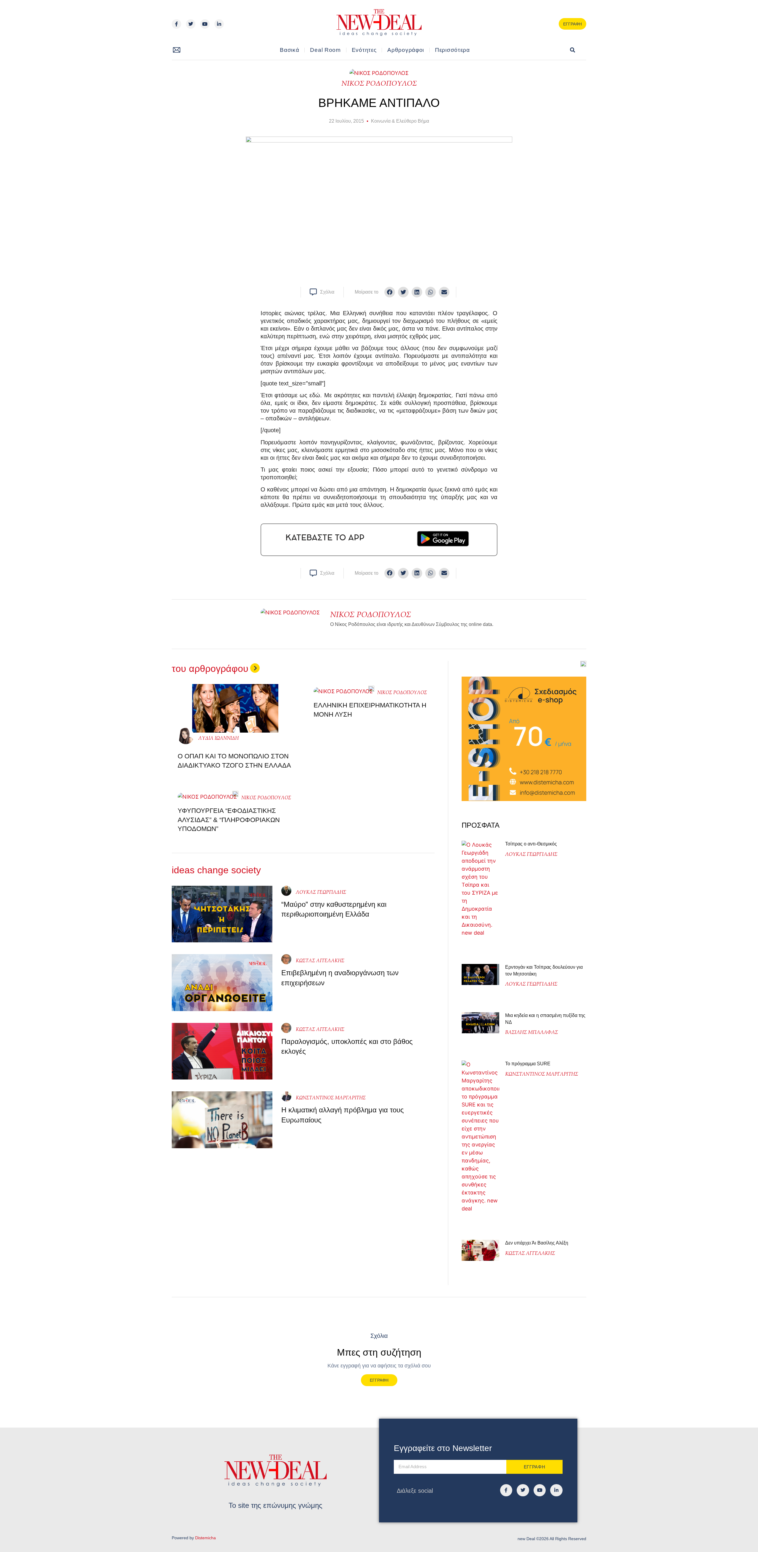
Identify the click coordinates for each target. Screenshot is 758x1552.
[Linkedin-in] (219, 24)
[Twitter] (190, 24)
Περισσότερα (452, 50)
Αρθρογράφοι (405, 50)
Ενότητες (364, 50)
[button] (572, 50)
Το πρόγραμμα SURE (528, 1063)
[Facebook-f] (176, 24)
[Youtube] (205, 24)
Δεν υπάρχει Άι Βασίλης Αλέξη (536, 1242)
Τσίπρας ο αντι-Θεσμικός (531, 843)
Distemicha (205, 1537)
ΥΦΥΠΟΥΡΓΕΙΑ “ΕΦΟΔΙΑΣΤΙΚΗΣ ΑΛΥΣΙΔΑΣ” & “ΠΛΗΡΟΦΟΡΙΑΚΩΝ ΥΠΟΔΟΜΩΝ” (229, 820)
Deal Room (325, 50)
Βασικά (289, 50)
